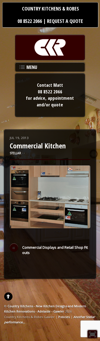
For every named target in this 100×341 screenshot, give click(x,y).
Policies (64, 317)
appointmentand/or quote (55, 101)
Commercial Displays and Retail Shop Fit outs (50, 250)
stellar (15, 153)
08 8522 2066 (30, 21)
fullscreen (92, 334)
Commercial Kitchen (38, 146)
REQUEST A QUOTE (65, 21)
